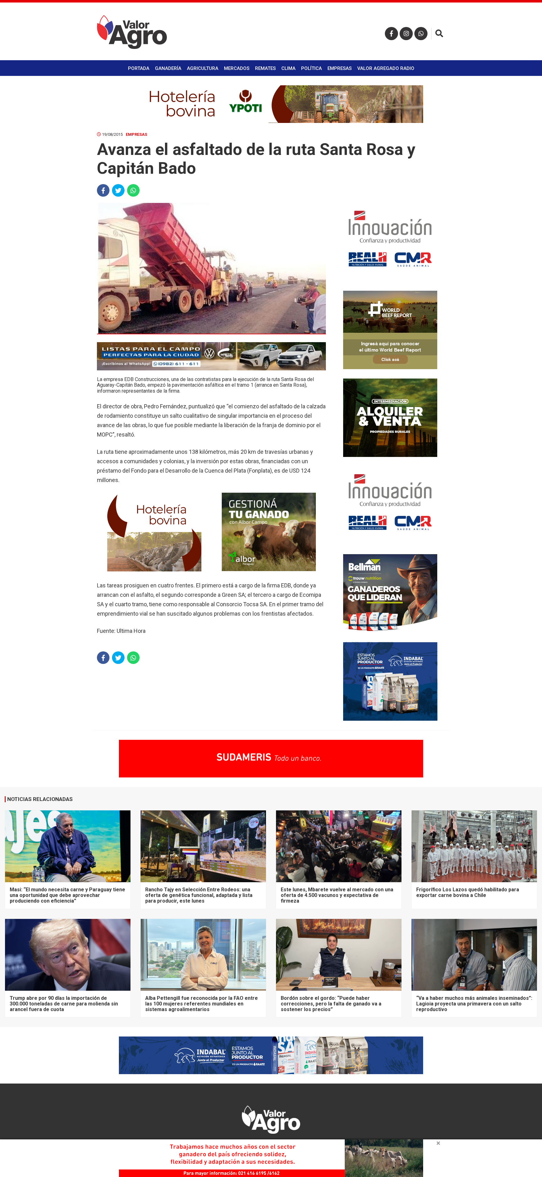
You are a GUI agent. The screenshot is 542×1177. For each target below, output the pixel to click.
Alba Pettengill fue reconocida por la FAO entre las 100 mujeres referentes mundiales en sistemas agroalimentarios (201, 1004)
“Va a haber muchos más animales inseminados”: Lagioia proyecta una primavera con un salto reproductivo (474, 1004)
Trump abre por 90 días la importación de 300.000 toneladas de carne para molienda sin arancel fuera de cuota (64, 1004)
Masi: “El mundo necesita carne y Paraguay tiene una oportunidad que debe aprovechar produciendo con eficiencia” (67, 895)
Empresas (339, 68)
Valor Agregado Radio (385, 68)
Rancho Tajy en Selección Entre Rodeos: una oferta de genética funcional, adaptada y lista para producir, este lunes (198, 895)
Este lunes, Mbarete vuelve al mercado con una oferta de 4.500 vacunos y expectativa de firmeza (337, 895)
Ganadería (168, 68)
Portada (138, 68)
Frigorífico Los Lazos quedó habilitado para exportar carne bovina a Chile (467, 892)
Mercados (236, 68)
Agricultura (202, 68)
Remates (265, 68)
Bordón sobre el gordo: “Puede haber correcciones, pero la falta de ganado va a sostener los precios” (331, 1004)
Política (311, 68)
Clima (288, 68)
